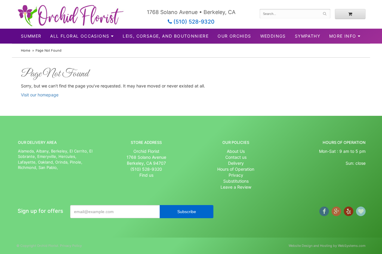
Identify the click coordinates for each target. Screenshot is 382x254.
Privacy (236, 175)
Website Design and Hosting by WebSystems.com (327, 246)
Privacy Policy (71, 246)
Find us (146, 175)
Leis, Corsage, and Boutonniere (166, 36)
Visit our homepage (39, 94)
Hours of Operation (235, 169)
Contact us (236, 157)
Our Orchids (234, 36)
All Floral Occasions (79, 36)
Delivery (236, 163)
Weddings (273, 36)
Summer (31, 36)
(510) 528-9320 (193, 22)
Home (25, 50)
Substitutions (236, 181)
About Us (236, 151)
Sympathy (307, 36)
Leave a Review (236, 187)
